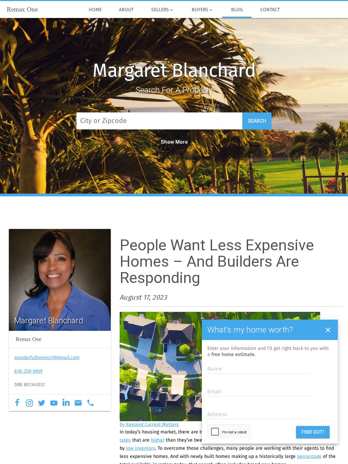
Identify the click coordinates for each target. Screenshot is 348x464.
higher (157, 440)
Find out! (312, 432)
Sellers (162, 10)
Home (95, 9)
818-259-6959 (28, 371)
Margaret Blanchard (174, 71)
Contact (270, 9)
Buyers (202, 10)
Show (167, 142)
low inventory (140, 448)
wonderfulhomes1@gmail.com (47, 357)
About (126, 9)
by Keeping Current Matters (149, 424)
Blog (237, 9)
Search (257, 121)
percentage (309, 456)
